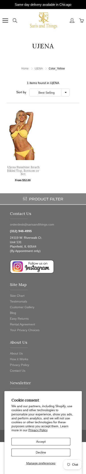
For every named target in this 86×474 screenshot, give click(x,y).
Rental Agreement (22, 324)
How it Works (19, 359)
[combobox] (49, 92)
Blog (13, 313)
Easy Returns (19, 318)
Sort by (21, 92)
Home (25, 68)
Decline (41, 452)
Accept (41, 441)
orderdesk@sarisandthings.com (32, 224)
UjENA (39, 68)
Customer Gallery (22, 307)
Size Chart (17, 295)
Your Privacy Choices (24, 330)
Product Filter (46, 199)
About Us (16, 353)
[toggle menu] (5, 20)
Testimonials (18, 301)
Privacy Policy (38, 430)
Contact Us (17, 370)
